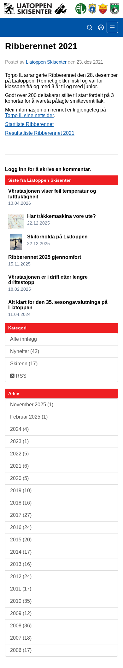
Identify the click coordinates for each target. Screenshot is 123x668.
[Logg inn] (101, 27)
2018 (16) (21, 502)
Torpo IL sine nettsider (29, 115)
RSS (20, 376)
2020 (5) (19, 478)
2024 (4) (19, 429)
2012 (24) (21, 576)
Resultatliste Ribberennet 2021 (39, 133)
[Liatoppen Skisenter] (61, 9)
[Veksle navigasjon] (112, 27)
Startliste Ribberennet (29, 124)
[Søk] (89, 27)
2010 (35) (21, 601)
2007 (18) (21, 638)
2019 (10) (21, 490)
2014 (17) (21, 552)
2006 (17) (21, 650)
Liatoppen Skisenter (46, 62)
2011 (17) (20, 588)
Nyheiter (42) (24, 351)
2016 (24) (21, 527)
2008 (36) (21, 625)
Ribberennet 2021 (41, 46)
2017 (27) (21, 515)
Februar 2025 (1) (29, 417)
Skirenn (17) (24, 363)
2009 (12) (21, 613)
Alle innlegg (23, 339)
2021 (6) (19, 466)
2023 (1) (19, 441)
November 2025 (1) (31, 404)
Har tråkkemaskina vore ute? (61, 216)
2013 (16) (21, 564)
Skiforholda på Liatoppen (57, 236)
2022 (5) (19, 453)
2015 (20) (21, 539)
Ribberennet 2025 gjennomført (44, 257)
